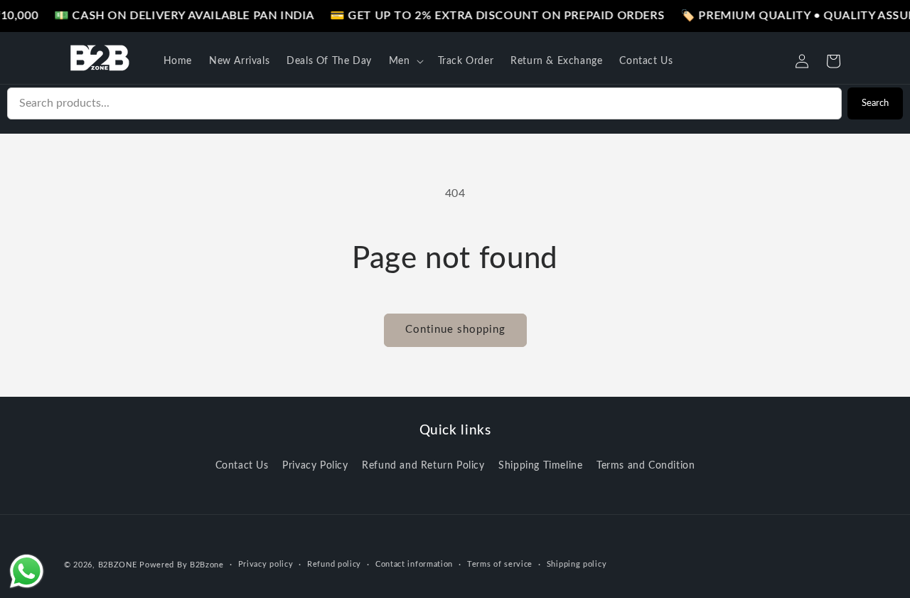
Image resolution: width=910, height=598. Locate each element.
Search (875, 103)
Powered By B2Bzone (181, 565)
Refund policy (334, 564)
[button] (404, 61)
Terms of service (499, 564)
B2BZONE (117, 565)
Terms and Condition (645, 466)
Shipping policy (577, 564)
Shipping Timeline (540, 466)
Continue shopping (455, 329)
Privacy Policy (315, 466)
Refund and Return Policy (423, 466)
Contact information (414, 564)
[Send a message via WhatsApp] (26, 571)
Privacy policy (266, 564)
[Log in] (802, 61)
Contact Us (242, 466)
